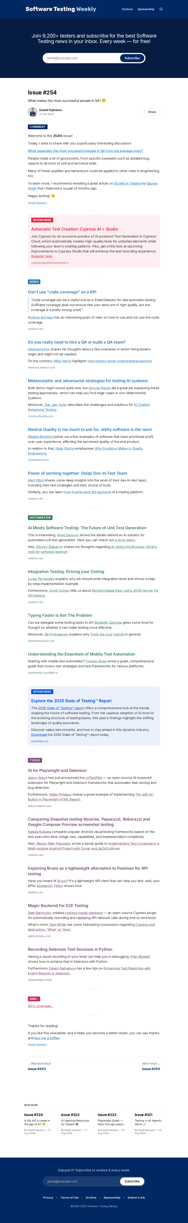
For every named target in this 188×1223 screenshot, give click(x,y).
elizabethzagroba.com (41, 640)
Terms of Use (70, 1197)
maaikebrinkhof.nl (38, 459)
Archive (127, 9)
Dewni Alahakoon (62, 968)
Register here (41, 256)
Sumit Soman (59, 590)
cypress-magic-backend (84, 913)
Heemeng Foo (39, 349)
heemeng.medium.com (41, 367)
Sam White (57, 924)
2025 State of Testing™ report (61, 708)
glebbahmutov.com (39, 936)
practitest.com (39, 741)
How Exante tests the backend (87, 492)
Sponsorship (146, 9)
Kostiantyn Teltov (50, 886)
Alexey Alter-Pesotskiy (53, 843)
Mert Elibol (36, 480)
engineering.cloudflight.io (42, 672)
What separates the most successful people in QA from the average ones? (85, 151)
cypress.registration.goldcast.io (49, 262)
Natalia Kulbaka (39, 832)
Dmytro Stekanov (49, 547)
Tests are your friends (107, 634)
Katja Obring (64, 448)
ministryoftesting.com (40, 416)
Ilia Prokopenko (56, 634)
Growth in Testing (127, 183)
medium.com (35, 328)
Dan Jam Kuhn (56, 405)
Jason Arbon (38, 778)
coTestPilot (93, 778)
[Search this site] (161, 9)
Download (39, 735)
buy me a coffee (47, 1038)
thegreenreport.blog (40, 979)
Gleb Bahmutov (39, 913)
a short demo (125, 540)
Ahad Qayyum (68, 535)
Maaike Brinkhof (40, 437)
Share (152, 112)
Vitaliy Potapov (60, 794)
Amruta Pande (99, 388)
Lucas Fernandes (41, 579)
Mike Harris (62, 361)
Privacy (48, 1197)
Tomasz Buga (96, 661)
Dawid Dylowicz (50, 110)
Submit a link (136, 1197)
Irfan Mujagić (140, 956)
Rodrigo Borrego (40, 317)
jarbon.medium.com (39, 805)
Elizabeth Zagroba (108, 622)
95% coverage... (40, 1006)
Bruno (62, 881)
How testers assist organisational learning (120, 361)
